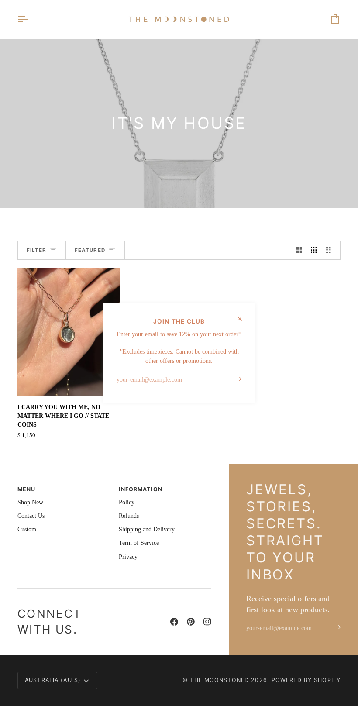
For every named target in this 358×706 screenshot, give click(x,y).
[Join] (234, 379)
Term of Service (139, 543)
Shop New (30, 502)
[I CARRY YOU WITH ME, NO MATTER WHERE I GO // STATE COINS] (68, 332)
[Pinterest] (191, 622)
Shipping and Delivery (147, 529)
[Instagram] (207, 622)
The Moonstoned (219, 680)
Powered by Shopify (306, 680)
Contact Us (31, 516)
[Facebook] (174, 622)
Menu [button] (26, 489)
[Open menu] (30, 19)
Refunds (129, 516)
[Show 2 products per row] (299, 250)
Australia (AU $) (53, 680)
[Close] (243, 318)
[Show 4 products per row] (331, 250)
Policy (126, 502)
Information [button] (140, 489)
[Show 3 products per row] (313, 250)
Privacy (128, 557)
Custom (26, 529)
